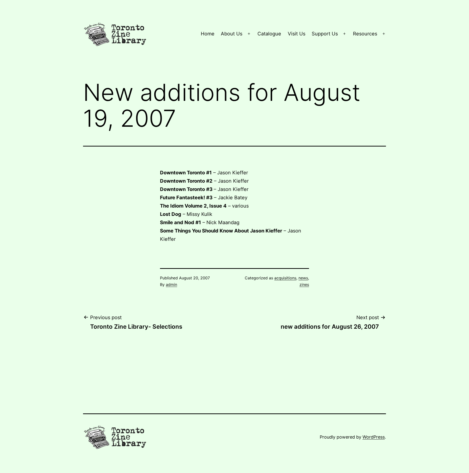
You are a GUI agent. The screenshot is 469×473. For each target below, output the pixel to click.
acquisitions (285, 277)
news (303, 277)
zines (304, 284)
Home (207, 34)
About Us (231, 34)
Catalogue (269, 34)
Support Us (325, 34)
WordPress (373, 437)
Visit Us (296, 34)
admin (171, 284)
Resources (365, 34)
